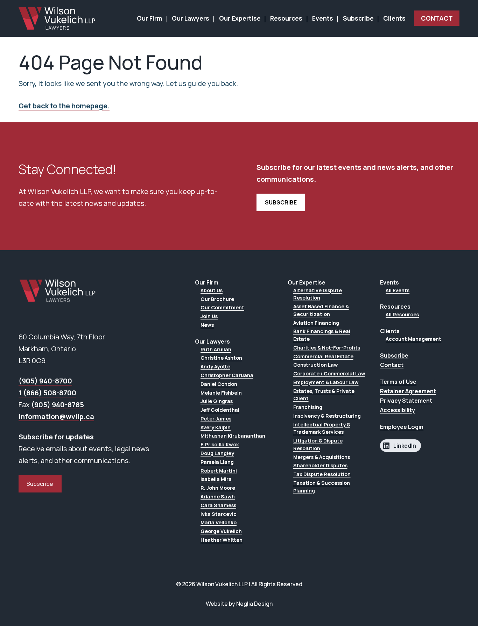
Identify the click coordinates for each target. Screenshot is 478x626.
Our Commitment (222, 307)
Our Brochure (217, 299)
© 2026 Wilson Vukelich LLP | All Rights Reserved (239, 584)
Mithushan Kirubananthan (233, 435)
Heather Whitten (221, 540)
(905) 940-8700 (45, 381)
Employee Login (401, 427)
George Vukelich (221, 531)
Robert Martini (219, 470)
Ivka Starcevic (219, 514)
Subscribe (358, 18)
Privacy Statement (406, 400)
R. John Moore (218, 487)
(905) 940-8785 (57, 404)
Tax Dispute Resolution (322, 474)
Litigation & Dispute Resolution (318, 444)
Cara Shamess (218, 505)
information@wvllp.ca (56, 416)
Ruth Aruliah (216, 349)
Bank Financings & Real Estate (321, 335)
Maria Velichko (219, 522)
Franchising (307, 407)
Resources (286, 18)
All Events (397, 290)
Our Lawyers (190, 18)
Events (322, 18)
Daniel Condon (219, 384)
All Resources (402, 314)
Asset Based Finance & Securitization (321, 310)
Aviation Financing (316, 322)
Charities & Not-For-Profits (326, 347)
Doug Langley (217, 453)
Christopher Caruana (227, 375)
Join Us (209, 316)
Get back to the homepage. (64, 105)
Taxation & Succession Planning (321, 487)
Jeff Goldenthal (220, 409)
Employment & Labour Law (326, 382)
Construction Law (315, 364)
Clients (394, 18)
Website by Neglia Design (239, 603)
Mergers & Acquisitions (321, 457)
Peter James (216, 418)
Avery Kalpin (216, 427)
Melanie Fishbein (221, 392)
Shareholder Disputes (320, 465)
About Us (212, 290)
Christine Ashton (221, 357)
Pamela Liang (217, 462)
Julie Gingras (217, 401)
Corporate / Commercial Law (329, 373)
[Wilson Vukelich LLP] (57, 18)
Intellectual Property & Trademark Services (321, 428)
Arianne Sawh (218, 496)
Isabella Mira (216, 479)
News (207, 325)
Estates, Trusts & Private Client (323, 395)
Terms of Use (398, 382)
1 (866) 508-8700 (47, 392)
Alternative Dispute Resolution (317, 294)
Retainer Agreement (408, 391)
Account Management (413, 339)
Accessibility (397, 410)
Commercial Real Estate (323, 356)
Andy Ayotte (215, 366)
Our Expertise (240, 18)
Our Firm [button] (149, 18)
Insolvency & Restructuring (327, 415)
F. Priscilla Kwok (220, 444)
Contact (437, 18)
